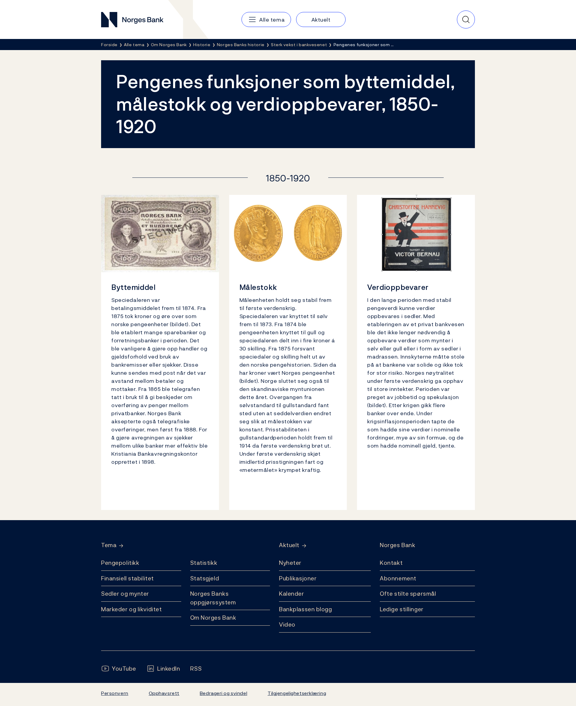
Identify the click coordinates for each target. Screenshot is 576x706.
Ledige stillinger (402, 609)
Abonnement (398, 578)
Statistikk (204, 563)
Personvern (114, 693)
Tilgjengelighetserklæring (297, 693)
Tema (108, 545)
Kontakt (391, 563)
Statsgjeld (204, 578)
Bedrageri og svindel (223, 693)
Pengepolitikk (120, 563)
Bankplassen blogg (305, 609)
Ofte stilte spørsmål (408, 593)
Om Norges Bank (213, 617)
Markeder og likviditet (131, 609)
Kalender (291, 593)
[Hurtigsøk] (466, 19)
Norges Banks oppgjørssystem (213, 597)
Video (287, 624)
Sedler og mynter (125, 593)
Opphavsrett (164, 693)
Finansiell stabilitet (127, 578)
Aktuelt (289, 545)
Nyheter (290, 563)
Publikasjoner (297, 578)
